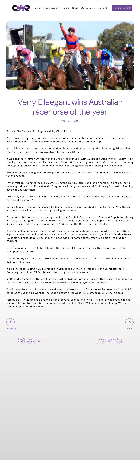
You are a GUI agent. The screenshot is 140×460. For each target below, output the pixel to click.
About (38, 8)
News (75, 8)
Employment (52, 8)
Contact (102, 8)
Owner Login (88, 8)
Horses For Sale (122, 8)
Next (128, 333)
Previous (11, 333)
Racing (65, 8)
